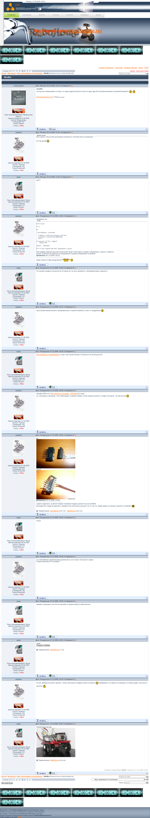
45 (75, 724)
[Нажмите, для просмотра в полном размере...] (55, 468)
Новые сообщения (106, 68)
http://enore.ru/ (85, 30)
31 (72, 86)
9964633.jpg (54, 760)
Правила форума (130, 68)
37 (75, 351)
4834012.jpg (71, 511)
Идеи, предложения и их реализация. (29, 73)
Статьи (55, 15)
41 (75, 556)
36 (75, 307)
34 (75, 216)
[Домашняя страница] (53, 128)
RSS (18, 5)
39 (75, 435)
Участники (119, 68)
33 (72, 177)
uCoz (20, 817)
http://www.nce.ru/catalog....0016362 (64, 394)
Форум (42, 15)
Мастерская (12, 73)
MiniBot (46, 73)
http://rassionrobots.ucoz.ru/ (45, 97)
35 (75, 268)
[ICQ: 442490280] (52, 212)
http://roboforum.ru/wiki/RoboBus (48, 354)
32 (72, 132)
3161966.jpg (54, 511)
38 (75, 390)
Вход (98, 15)
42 (75, 601)
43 (75, 640)
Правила (84, 15)
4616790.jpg (54, 650)
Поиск (140, 68)
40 (75, 517)
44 (75, 679)
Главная (11, 15)
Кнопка (69, 15)
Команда (27, 15)
